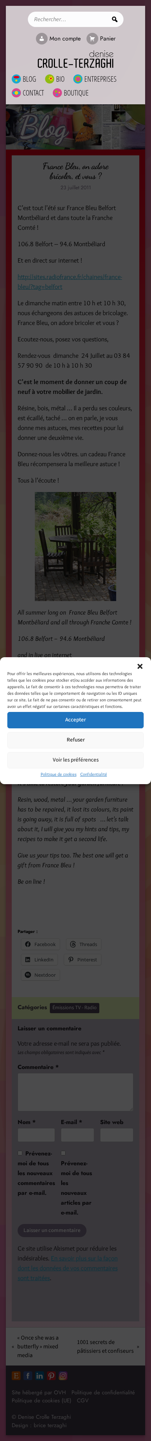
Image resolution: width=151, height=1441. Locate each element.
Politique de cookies (59, 774)
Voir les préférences (76, 760)
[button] (140, 666)
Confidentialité (93, 774)
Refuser (76, 740)
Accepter (75, 720)
